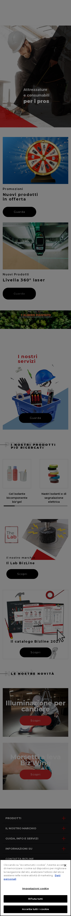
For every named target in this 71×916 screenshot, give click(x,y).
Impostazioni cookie (35, 888)
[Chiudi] (65, 865)
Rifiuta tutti (35, 898)
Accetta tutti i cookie (35, 909)
